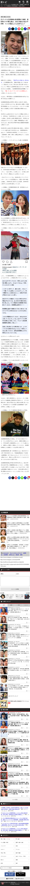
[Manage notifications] (2, 883)
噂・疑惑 (17, 839)
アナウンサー (3, 856)
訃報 (2, 863)
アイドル (17, 849)
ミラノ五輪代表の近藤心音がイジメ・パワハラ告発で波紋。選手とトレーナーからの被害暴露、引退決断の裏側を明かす (15, 820)
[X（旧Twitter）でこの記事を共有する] (12, 28)
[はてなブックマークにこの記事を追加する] (16, 28)
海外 (17, 863)
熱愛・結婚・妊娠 (19, 842)
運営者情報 (10, 878)
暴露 (17, 859)
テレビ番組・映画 (4, 842)
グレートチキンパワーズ (16, 553)
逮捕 (21, 554)
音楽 (17, 845)
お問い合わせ (20, 878)
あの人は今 (6, 553)
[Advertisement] (15, 11)
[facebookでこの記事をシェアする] (9, 28)
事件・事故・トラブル (5, 16)
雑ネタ (2, 859)
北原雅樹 (6, 554)
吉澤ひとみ (11, 554)
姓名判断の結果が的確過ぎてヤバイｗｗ (18, 702)
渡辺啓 (17, 554)
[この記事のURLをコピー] (25, 28)
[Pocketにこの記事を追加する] (19, 28)
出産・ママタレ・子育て (21, 856)
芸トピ (4, 2)
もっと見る (15, 799)
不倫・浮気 (3, 852)
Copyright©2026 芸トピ (15, 883)
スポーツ (2, 849)
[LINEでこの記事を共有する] (22, 28)
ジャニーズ (3, 845)
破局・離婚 (18, 852)
